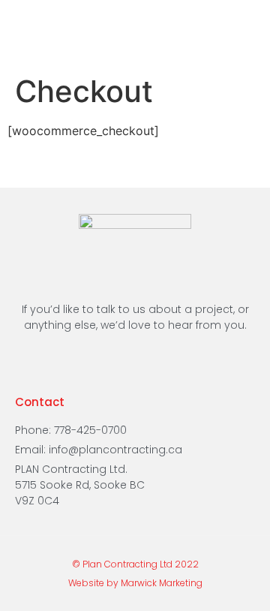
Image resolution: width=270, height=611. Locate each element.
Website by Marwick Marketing (135, 582)
